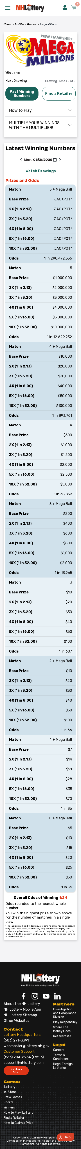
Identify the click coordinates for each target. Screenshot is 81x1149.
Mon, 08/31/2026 (38, 159)
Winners (9, 1107)
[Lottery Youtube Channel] (46, 997)
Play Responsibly (65, 1022)
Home (7, 24)
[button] (65, 8)
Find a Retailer (58, 93)
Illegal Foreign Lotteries (63, 1066)
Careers (58, 1050)
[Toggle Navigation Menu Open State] (8, 8)
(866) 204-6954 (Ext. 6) (24, 1057)
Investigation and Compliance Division (64, 1013)
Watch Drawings (40, 171)
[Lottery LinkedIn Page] (57, 997)
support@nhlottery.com (24, 1063)
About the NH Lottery (22, 1004)
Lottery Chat (16, 1070)
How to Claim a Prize (18, 1123)
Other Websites (16, 1020)
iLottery (10, 1087)
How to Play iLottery (19, 1113)
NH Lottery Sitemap (20, 1015)
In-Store (10, 1092)
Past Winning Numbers (22, 93)
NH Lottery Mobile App (22, 1009)
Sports (9, 1102)
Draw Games (13, 1097)
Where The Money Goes (62, 1029)
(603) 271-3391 (16, 1040)
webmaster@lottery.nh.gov (27, 1046)
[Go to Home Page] (40, 979)
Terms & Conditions (61, 1057)
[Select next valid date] (60, 160)
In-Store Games (25, 24)
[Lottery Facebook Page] (23, 997)
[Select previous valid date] (21, 160)
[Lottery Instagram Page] (34, 997)
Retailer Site (62, 1036)
